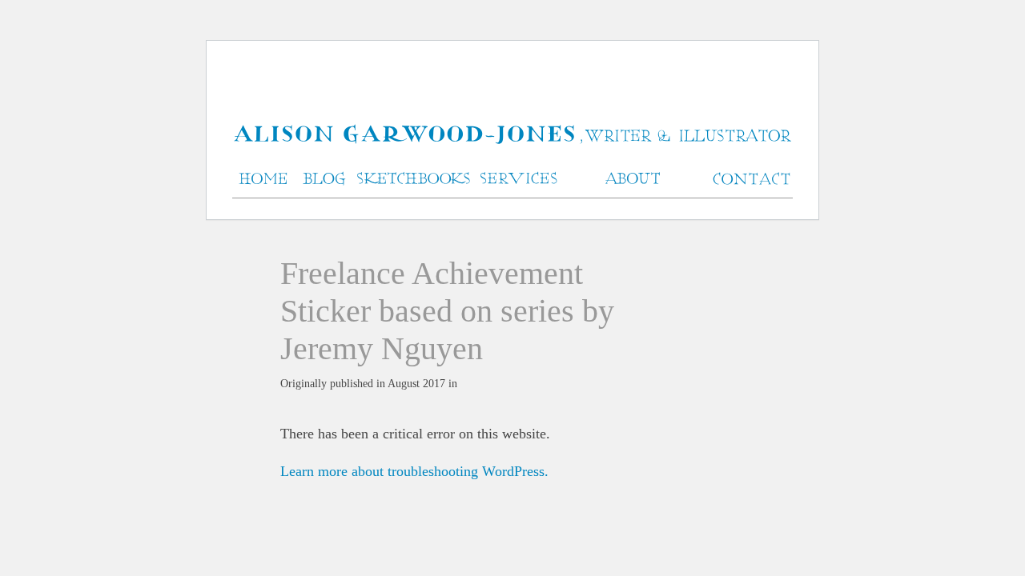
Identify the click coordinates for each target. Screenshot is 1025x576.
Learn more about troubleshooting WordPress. (414, 471)
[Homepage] (512, 136)
